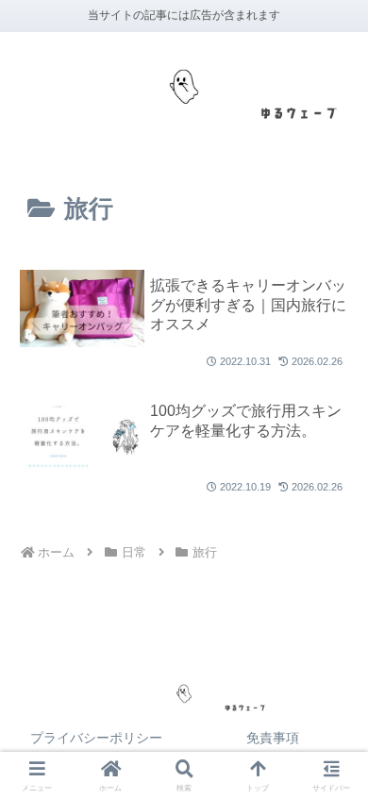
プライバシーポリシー (96, 737)
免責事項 (272, 737)
